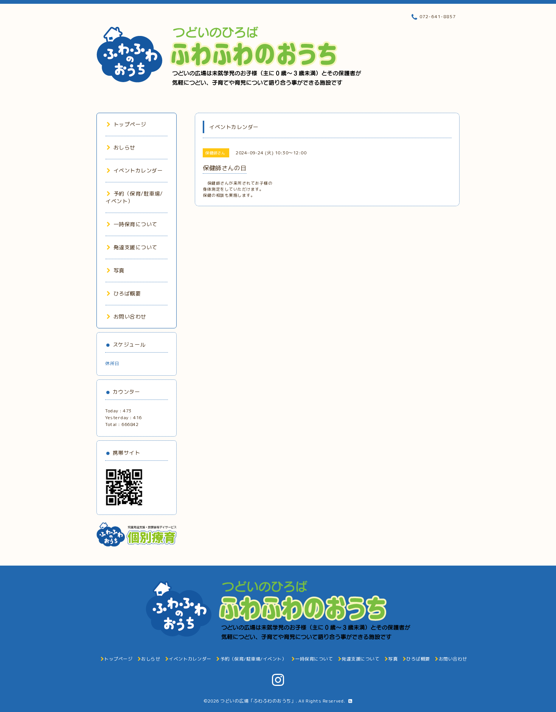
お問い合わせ (129, 316)
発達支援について (135, 247)
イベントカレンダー (138, 170)
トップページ (129, 124)
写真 (118, 270)
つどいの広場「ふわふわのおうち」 (258, 701)
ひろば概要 (127, 293)
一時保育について (135, 224)
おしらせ (124, 147)
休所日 (112, 363)
